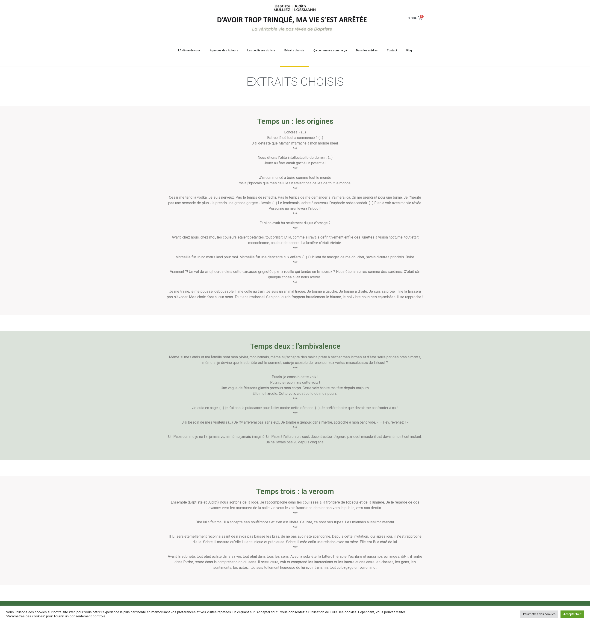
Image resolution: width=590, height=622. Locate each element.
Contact (392, 50)
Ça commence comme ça (330, 50)
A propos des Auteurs (224, 50)
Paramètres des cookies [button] (539, 614)
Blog (409, 50)
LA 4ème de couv (189, 50)
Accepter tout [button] (572, 614)
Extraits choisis (294, 50)
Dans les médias (367, 50)
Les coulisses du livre (261, 50)
